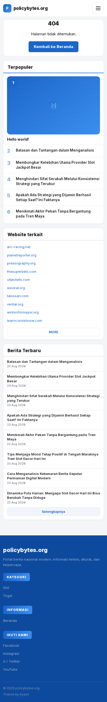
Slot (6, 587)
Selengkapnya (53, 512)
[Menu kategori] (98, 8)
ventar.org (15, 304)
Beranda (10, 620)
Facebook (11, 645)
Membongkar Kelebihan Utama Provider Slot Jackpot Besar (51, 380)
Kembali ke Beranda (53, 46)
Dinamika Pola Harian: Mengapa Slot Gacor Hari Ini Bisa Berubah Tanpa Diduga (53, 497)
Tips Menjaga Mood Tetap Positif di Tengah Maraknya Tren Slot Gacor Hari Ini (52, 458)
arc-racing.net (18, 247)
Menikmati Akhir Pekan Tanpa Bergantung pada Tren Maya (51, 439)
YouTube (10, 669)
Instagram (11, 653)
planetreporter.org (21, 255)
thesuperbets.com (21, 271)
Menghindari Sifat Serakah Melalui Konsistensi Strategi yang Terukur (53, 400)
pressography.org (21, 263)
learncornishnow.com (24, 320)
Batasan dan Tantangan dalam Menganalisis (44, 363)
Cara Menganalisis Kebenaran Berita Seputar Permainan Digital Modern (44, 478)
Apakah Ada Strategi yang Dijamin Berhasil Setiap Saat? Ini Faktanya (48, 419)
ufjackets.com (18, 279)
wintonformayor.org (23, 312)
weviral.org (16, 288)
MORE (53, 332)
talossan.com (18, 296)
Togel (7, 596)
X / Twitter (11, 661)
